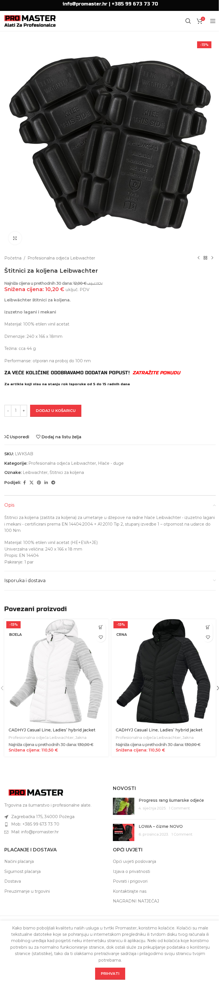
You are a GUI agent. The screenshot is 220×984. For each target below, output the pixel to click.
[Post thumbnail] (123, 806)
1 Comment (179, 808)
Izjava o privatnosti (131, 871)
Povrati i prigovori (130, 881)
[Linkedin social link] (46, 483)
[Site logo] (30, 20)
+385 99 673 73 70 (135, 4)
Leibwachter (35, 472)
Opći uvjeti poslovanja (134, 861)
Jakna (81, 737)
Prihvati (110, 973)
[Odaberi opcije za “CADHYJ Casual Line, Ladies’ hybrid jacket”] (101, 627)
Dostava (12, 881)
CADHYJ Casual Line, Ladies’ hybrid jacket (52, 730)
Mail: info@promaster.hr (35, 831)
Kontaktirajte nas (129, 891)
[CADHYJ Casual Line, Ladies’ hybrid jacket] (56, 671)
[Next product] (212, 258)
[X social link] (31, 483)
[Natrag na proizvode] (205, 258)
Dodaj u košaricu (56, 410)
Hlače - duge (111, 463)
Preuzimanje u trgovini (27, 891)
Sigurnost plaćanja (22, 871)
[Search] (188, 21)
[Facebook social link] (24, 483)
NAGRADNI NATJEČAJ (136, 901)
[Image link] (35, 792)
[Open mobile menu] (213, 21)
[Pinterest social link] (39, 483)
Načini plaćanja (19, 861)
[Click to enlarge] (15, 238)
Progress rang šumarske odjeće (171, 800)
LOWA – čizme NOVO (161, 826)
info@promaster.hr (84, 4)
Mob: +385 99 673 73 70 (35, 824)
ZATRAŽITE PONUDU (156, 372)
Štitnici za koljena (67, 472)
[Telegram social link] (53, 483)
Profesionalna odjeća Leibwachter (61, 258)
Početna (12, 258)
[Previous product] (198, 258)
